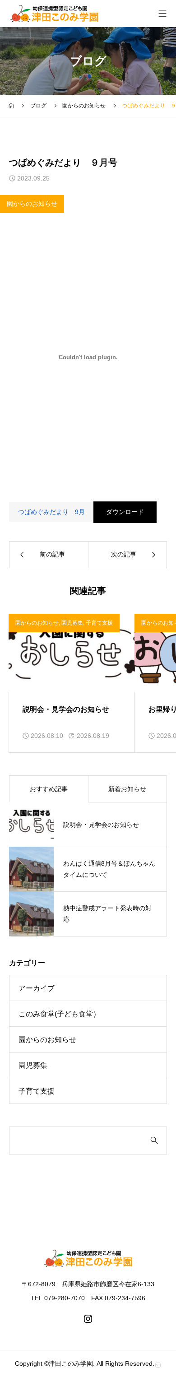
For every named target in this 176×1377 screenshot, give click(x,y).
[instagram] (88, 1319)
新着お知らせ (127, 789)
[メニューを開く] (162, 13)
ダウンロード (125, 511)
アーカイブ (37, 988)
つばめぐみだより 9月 (51, 511)
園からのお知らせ (32, 203)
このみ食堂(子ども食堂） (59, 1014)
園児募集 (72, 623)
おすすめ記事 (49, 789)
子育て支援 (99, 623)
